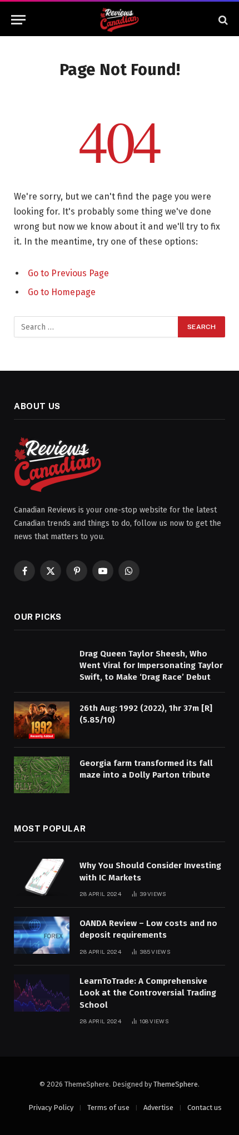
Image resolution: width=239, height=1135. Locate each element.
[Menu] (18, 19)
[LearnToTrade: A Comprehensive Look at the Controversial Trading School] (41, 993)
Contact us (204, 1107)
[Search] (222, 19)
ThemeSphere (175, 1084)
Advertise (158, 1107)
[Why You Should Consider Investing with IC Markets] (41, 877)
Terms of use (108, 1107)
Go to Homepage (62, 292)
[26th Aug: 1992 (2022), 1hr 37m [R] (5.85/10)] (41, 720)
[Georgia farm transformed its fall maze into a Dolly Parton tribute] (41, 775)
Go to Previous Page (68, 273)
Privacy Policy (50, 1107)
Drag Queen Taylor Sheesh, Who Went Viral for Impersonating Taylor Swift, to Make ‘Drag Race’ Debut (151, 666)
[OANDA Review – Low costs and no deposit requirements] (41, 935)
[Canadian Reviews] (119, 20)
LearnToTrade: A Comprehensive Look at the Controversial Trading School (147, 993)
